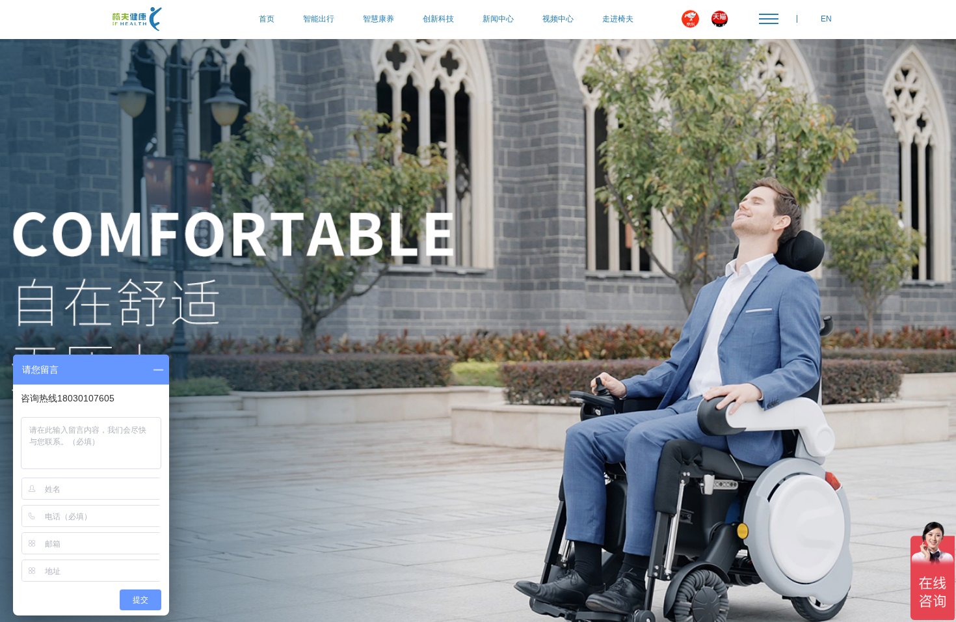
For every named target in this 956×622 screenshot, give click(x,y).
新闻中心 (498, 19)
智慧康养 (378, 19)
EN (826, 19)
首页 (266, 19)
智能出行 (318, 19)
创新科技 (438, 19)
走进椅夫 (617, 19)
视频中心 (558, 19)
